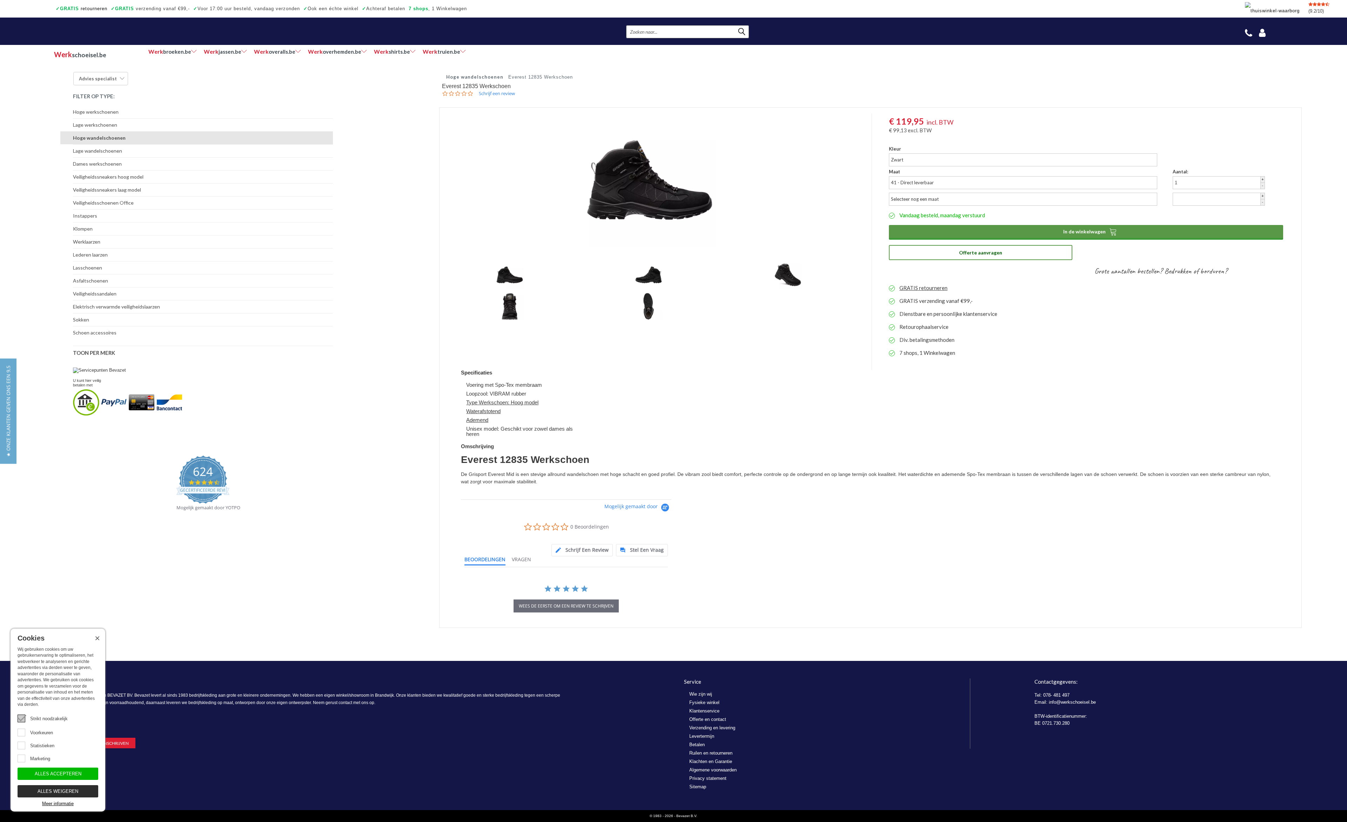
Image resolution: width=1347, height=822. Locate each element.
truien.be (441, 51)
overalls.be (274, 51)
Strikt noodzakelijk (49, 718)
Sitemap (697, 786)
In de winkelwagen (1090, 232)
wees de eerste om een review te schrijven (566, 606)
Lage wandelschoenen (97, 151)
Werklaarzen (86, 242)
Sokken (81, 320)
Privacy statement (707, 778)
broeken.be (169, 51)
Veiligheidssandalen (94, 294)
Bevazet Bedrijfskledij (97, 31)
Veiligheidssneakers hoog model (108, 177)
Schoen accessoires (94, 333)
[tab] (582, 550)
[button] (8, 411)
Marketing (40, 758)
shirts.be (392, 51)
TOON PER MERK (94, 353)
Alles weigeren (58, 791)
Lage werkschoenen (95, 125)
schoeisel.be (80, 54)
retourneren (81, 8)
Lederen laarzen (90, 255)
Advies (98, 78)
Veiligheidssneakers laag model (107, 190)
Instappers (85, 216)
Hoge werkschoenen (96, 112)
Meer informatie (58, 803)
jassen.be (222, 51)
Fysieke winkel (704, 702)
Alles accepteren (58, 773)
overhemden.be (334, 51)
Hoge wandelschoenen (99, 138)
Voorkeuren (41, 732)
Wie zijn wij (700, 694)
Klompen (83, 229)
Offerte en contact (707, 719)
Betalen (697, 744)
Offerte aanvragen (980, 253)
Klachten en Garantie (710, 761)
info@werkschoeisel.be (1072, 702)
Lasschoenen (87, 268)
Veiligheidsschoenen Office (103, 203)
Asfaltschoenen (90, 281)
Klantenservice (704, 711)
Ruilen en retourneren (710, 753)
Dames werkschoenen (97, 164)
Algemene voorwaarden (713, 770)
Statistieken (42, 745)
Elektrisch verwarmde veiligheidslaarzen (116, 307)
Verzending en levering (712, 727)
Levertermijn (701, 736)
